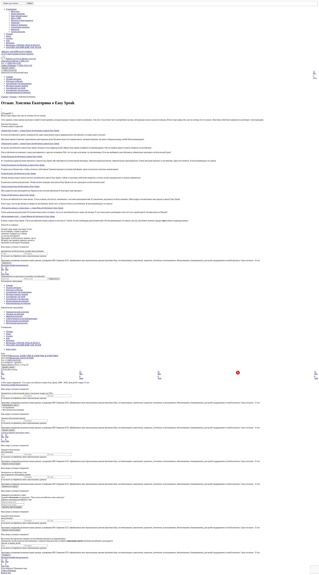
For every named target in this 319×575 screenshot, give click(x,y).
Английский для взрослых (17, 90)
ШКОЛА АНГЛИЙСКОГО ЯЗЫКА (16, 52)
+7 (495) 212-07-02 (9, 70)
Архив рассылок (18, 32)
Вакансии (15, 29)
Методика (15, 11)
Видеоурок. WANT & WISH (22, 358)
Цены (8, 36)
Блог (8, 41)
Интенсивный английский (17, 301)
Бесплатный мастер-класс (17, 323)
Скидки (9, 38)
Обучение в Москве (14, 81)
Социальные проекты (20, 27)
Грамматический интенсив (17, 312)
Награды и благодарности (22, 20)
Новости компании (19, 25)
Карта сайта (11, 349)
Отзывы (9, 34)
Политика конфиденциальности (14, 265)
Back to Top (6, 573)
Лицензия (15, 23)
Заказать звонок (8, 68)
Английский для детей (15, 88)
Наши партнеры (18, 14)
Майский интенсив (14, 316)
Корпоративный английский (18, 92)
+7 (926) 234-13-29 (13, 63)
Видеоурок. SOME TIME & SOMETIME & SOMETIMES (34, 356)
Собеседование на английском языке (21, 319)
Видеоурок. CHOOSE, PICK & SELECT (23, 45)
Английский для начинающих (19, 83)
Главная (9, 77)
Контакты (10, 43)
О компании (11, 9)
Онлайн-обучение (13, 79)
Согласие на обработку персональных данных (15, 433)
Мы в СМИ (16, 18)
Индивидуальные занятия (17, 86)
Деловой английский (15, 314)
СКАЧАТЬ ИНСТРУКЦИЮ (11, 507)
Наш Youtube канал (19, 16)
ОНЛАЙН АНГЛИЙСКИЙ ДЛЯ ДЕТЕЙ (23, 47)
